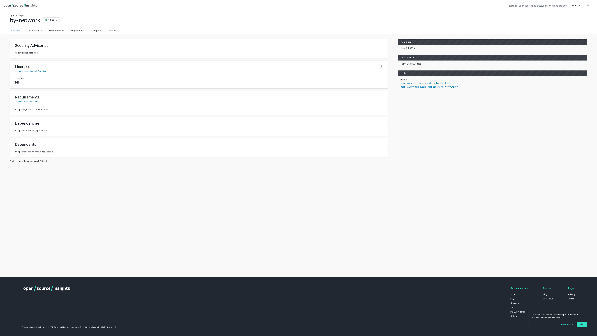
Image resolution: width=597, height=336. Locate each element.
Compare (96, 30)
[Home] (21, 5)
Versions (112, 30)
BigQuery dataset (518, 311)
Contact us (548, 298)
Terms (571, 298)
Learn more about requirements (28, 101)
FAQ (512, 298)
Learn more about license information (30, 71)
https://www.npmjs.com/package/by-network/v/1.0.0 (429, 86)
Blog (545, 294)
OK (581, 324)
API (512, 307)
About (513, 294)
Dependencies (56, 30)
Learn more (566, 324)
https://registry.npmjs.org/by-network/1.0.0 (424, 82)
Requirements (34, 30)
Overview (15, 30)
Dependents (77, 30)
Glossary (514, 303)
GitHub (513, 316)
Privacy (571, 294)
